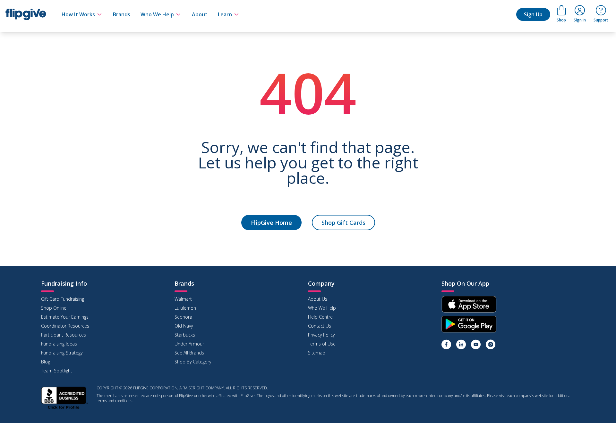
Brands (121, 14)
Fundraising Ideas (59, 344)
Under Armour (189, 344)
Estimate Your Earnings (65, 317)
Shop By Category (193, 362)
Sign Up (533, 14)
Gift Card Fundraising (62, 299)
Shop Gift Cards (343, 222)
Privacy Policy (321, 335)
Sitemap (316, 353)
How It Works (78, 14)
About (200, 14)
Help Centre (320, 317)
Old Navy (184, 326)
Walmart (183, 299)
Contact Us (319, 326)
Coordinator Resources (65, 326)
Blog (45, 362)
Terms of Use (322, 344)
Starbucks (185, 335)
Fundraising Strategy (61, 353)
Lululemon (185, 308)
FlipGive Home (271, 222)
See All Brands (189, 353)
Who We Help (157, 14)
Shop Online (53, 308)
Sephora (183, 317)
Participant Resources (63, 335)
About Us (317, 299)
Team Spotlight (56, 371)
